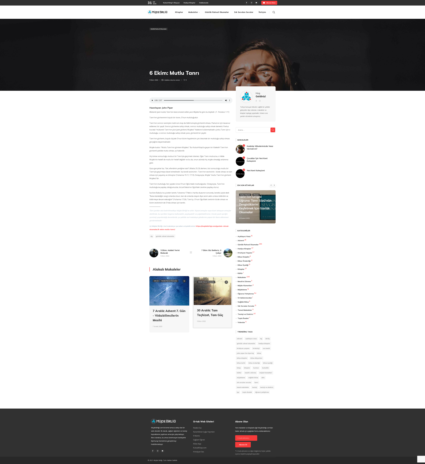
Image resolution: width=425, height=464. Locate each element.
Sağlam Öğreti (199, 440)
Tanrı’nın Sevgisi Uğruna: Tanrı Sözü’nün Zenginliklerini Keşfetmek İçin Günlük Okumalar (255, 204)
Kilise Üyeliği (243, 265)
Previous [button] (271, 185)
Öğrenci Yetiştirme (246, 294)
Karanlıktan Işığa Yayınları (204, 432)
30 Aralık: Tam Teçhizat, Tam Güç (210, 313)
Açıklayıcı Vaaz (244, 236)
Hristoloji (256, 348)
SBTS (263, 378)
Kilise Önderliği (244, 261)
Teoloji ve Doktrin (245, 314)
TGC (238, 392)
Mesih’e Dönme (244, 281)
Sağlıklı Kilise (243, 302)
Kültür (240, 273)
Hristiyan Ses (198, 451)
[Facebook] (246, 2)
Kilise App (197, 444)
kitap (239, 368)
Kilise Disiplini (243, 257)
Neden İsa (197, 428)
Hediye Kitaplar (245, 195)
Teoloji (254, 387)
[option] (169, 306)
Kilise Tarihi (241, 363)
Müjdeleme (242, 289)
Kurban (256, 368)
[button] (269, 3)
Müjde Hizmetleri (245, 285)
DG (152, 236)
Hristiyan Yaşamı (245, 253)
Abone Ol (243, 445)
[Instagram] (251, 2)
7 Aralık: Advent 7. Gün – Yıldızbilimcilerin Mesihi (169, 315)
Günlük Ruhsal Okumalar (159, 29)
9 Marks (196, 436)
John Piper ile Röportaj (245, 353)
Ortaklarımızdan (245, 298)
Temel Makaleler (245, 310)
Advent (156, 281)
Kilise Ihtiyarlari (256, 358)
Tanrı (256, 382)
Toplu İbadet (243, 318)
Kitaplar (256, 195)
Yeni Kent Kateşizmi (256, 170)
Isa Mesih (266, 348)
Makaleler (242, 277)
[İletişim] (256, 2)
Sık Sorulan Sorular (246, 306)
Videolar (241, 322)
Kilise (259, 353)
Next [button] (274, 185)
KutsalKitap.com (199, 448)
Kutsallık (265, 368)
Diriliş (267, 339)
